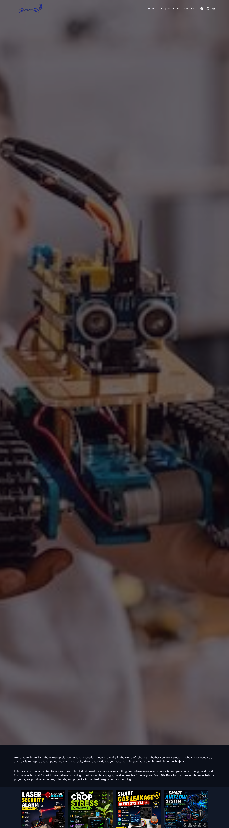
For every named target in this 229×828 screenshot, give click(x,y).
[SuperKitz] (30, 8)
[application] (177, 8)
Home (151, 8)
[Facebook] (201, 8)
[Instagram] (207, 8)
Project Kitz (168, 8)
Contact (189, 8)
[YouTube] (213, 8)
